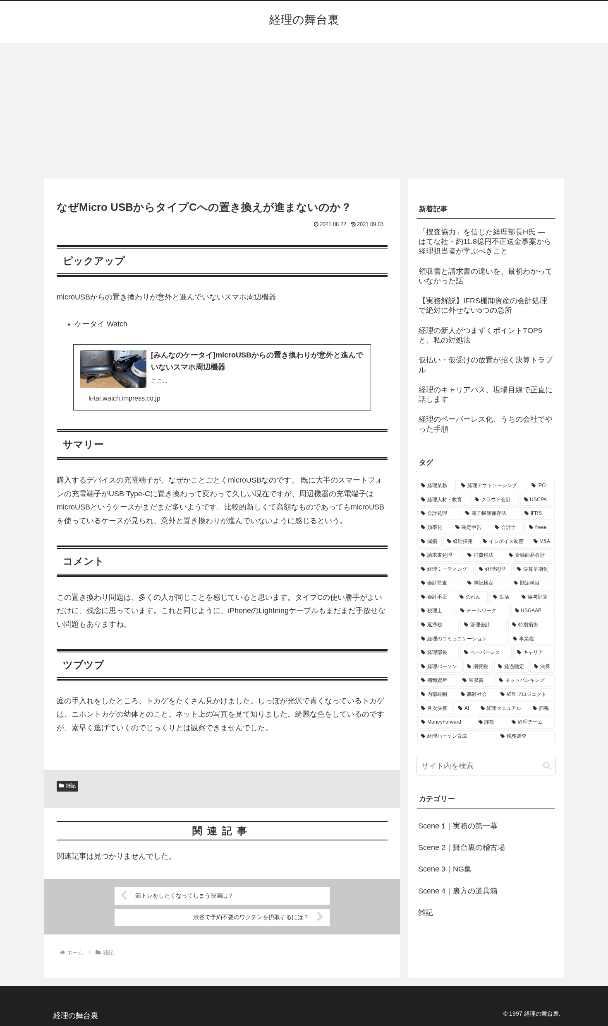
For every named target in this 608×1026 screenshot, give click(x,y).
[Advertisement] (304, 111)
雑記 (71, 786)
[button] (547, 765)
